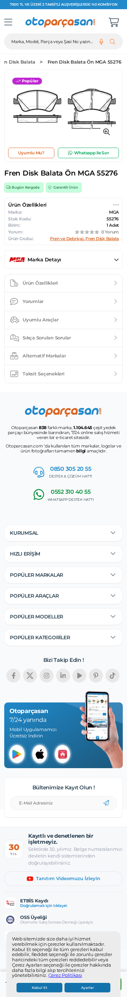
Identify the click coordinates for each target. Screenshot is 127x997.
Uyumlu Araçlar (41, 319)
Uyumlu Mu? (31, 152)
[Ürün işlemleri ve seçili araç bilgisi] (116, 205)
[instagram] (47, 676)
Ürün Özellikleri (40, 283)
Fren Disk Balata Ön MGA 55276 (84, 62)
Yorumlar (33, 301)
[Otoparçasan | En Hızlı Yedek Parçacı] (61, 22)
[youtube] (79, 676)
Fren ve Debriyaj (67, 238)
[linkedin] (63, 676)
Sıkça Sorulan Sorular (47, 337)
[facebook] (13, 676)
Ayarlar (87, 987)
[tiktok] (112, 676)
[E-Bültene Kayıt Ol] (106, 803)
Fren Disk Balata (102, 238)
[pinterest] (96, 676)
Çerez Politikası (65, 975)
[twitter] (30, 676)
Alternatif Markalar (44, 355)
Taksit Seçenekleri (44, 373)
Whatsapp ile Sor (91, 152)
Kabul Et (39, 987)
